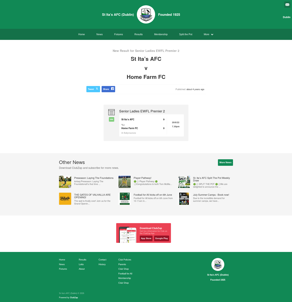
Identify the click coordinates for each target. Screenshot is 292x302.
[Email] (287, 5)
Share (106, 89)
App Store (146, 238)
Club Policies (124, 259)
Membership (161, 34)
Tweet (91, 89)
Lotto (81, 264)
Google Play (161, 238)
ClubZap (74, 297)
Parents (122, 264)
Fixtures (118, 34)
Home (81, 34)
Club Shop (123, 269)
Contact (102, 259)
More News (225, 162)
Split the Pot (185, 34)
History (102, 264)
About (82, 269)
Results (138, 34)
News (99, 34)
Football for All (125, 273)
